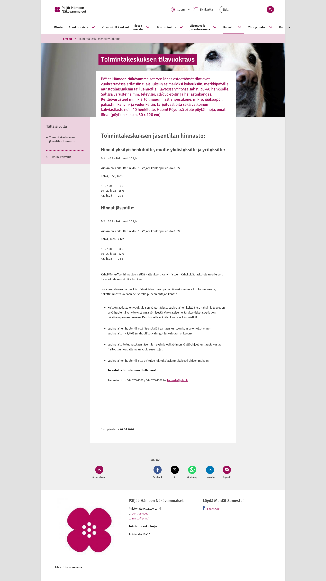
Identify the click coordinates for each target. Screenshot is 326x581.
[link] (107, 9)
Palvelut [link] (66, 39)
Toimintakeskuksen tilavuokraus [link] (99, 39)
